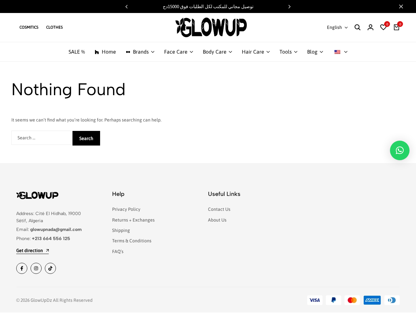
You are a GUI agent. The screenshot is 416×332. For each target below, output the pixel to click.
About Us (217, 220)
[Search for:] (41, 137)
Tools (286, 52)
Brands (141, 52)
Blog (312, 52)
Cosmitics (29, 27)
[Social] (21, 268)
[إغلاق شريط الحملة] (404, 6)
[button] (289, 6)
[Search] (357, 27)
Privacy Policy (126, 209)
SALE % (77, 52)
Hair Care (253, 52)
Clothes (54, 27)
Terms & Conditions (131, 240)
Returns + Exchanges (133, 220)
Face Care (176, 52)
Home (109, 52)
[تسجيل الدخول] (370, 27)
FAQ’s (118, 251)
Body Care (215, 52)
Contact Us (219, 209)
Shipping (121, 230)
